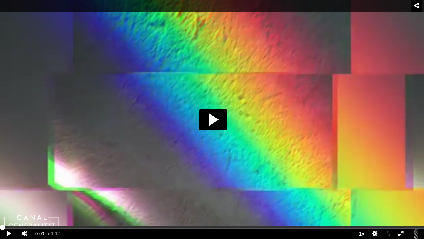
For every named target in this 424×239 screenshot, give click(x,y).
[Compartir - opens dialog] (416, 6)
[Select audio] (388, 234)
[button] (213, 119)
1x (362, 234)
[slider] (212, 227)
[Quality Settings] (375, 234)
